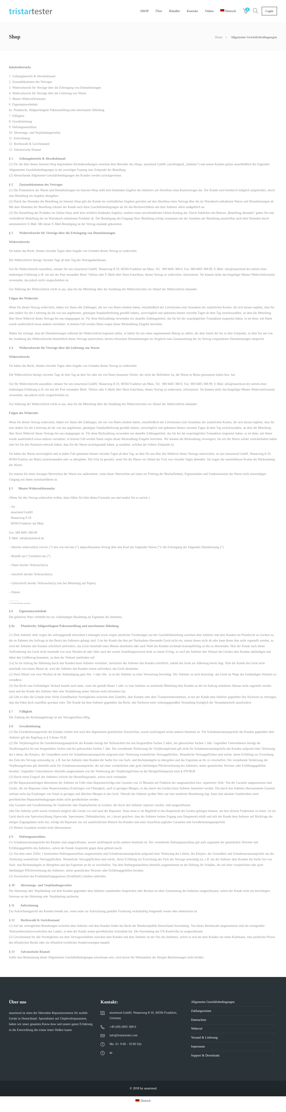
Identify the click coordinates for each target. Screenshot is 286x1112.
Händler (174, 11)
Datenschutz (198, 1020)
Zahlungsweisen (201, 1011)
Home (219, 37)
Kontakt (192, 11)
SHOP (144, 11)
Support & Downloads (205, 1055)
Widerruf (196, 1028)
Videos (209, 11)
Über (159, 11)
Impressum (198, 1046)
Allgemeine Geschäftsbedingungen (213, 1002)
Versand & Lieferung (204, 1037)
